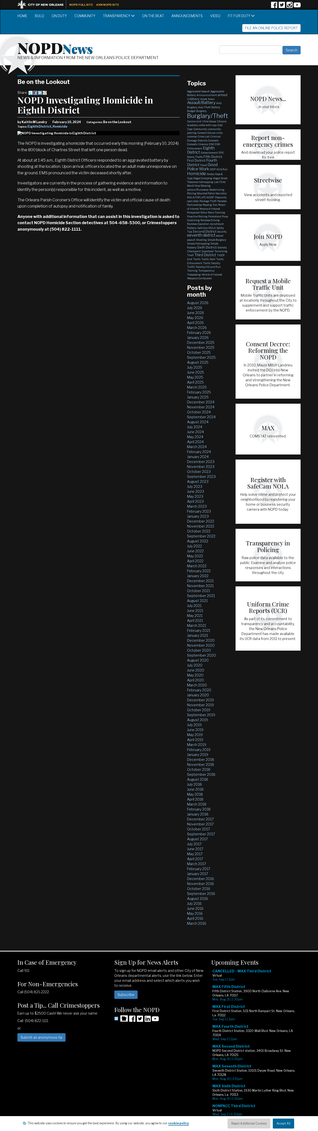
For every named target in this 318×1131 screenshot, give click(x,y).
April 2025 (195, 382)
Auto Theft (204, 107)
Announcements (187, 16)
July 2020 (194, 665)
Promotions (214, 216)
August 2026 (197, 303)
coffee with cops (208, 125)
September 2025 (201, 357)
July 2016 (194, 903)
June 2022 (195, 551)
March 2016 (196, 923)
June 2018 (195, 789)
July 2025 (194, 367)
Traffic (197, 259)
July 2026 (194, 308)
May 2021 (194, 615)
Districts (202, 140)
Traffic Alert (208, 259)
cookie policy (178, 1123)
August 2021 (197, 601)
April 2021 (195, 620)
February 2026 (199, 332)
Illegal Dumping (202, 178)
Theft (190, 255)
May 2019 (195, 735)
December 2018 (200, 759)
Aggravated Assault (198, 91)
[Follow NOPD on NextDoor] (121, 1018)
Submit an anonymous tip (41, 1037)
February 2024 (199, 452)
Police (203, 212)
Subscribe (126, 994)
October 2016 (198, 888)
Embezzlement (209, 152)
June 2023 (195, 491)
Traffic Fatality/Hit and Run (204, 267)
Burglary (201, 110)
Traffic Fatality (211, 263)
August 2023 (197, 481)
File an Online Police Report (271, 28)
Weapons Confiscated (199, 278)
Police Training (216, 212)
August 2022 (197, 541)
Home (22, 16)
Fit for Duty (239, 16)
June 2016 (195, 908)
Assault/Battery (201, 102)
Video (215, 16)
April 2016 (195, 918)
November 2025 (200, 347)
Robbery (192, 227)
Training (192, 270)
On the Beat (153, 16)
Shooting (201, 239)
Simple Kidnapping (198, 243)
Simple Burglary (216, 239)
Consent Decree (206, 132)
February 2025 (199, 392)
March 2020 (197, 685)
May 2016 (195, 913)
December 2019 (200, 700)
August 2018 (197, 779)
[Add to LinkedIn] (40, 92)
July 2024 (194, 427)
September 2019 (201, 715)
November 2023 (200, 466)
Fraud (203, 165)
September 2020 (201, 655)
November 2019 (200, 705)
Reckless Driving (210, 220)
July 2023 (194, 486)
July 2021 (194, 605)
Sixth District (207, 247)
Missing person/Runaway (199, 187)
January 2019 (197, 754)
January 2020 (198, 695)
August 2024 (197, 422)
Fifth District (212, 157)
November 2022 (200, 526)
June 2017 (195, 849)
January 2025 (198, 397)
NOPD (55, 47)
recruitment (217, 223)
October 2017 (198, 829)
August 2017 (197, 839)
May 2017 (194, 854)
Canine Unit (194, 121)
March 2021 (196, 625)
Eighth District (39, 126)
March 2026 (197, 327)
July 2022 (194, 546)
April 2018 (195, 799)
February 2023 (199, 511)
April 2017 (195, 859)
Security (222, 231)
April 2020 (195, 680)
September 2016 (201, 893)
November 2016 (200, 884)
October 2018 (198, 769)
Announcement (207, 95)
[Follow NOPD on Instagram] (289, 6)
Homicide (60, 126)
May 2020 (195, 675)
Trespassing (194, 274)
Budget (191, 110)
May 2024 (195, 437)
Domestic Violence (197, 144)
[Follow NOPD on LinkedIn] (147, 1020)
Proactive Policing (197, 216)
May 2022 (195, 556)
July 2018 (194, 784)
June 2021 (195, 610)
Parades (222, 201)
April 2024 (195, 442)
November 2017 (200, 824)
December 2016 (200, 879)
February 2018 (199, 809)
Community (84, 16)
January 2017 (197, 874)
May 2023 (195, 496)
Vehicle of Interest (211, 274)
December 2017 (200, 819)
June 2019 (195, 730)
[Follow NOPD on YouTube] (297, 6)
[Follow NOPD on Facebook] (274, 6)
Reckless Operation (198, 223)
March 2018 (196, 804)
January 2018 (197, 814)
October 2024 (199, 412)
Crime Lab (203, 136)
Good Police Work (202, 167)
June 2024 (195, 432)
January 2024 (198, 457)
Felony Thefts (195, 156)
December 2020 (201, 640)
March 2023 (197, 506)
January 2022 (197, 576)
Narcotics (221, 193)
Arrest (203, 99)
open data (193, 201)
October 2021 (198, 591)
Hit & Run (222, 169)
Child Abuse (209, 121)
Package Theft (208, 201)
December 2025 (200, 342)
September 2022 (201, 536)
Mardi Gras (193, 185)
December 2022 (200, 521)
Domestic (213, 140)
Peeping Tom (210, 204)
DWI (211, 144)
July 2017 (194, 844)
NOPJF (210, 197)
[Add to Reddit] (45, 92)
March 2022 (196, 566)
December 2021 (200, 581)
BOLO (39, 16)
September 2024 (201, 417)
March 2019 (196, 744)
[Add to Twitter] (31, 92)
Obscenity (221, 197)
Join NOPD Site (107, 4)
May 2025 (195, 377)
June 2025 (195, 372)
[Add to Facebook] (35, 92)
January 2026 (198, 337)
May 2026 (195, 318)
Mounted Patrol (206, 193)
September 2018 (201, 774)
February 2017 (198, 869)
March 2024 (197, 447)
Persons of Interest (209, 208)
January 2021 (197, 635)
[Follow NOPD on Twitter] (281, 6)
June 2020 (195, 670)
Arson (211, 99)
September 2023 (201, 476)
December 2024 (200, 402)
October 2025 (199, 352)
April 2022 (195, 561)
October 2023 (199, 471)
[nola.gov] (43, 4)
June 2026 (195, 313)
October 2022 (198, 531)
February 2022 (199, 571)
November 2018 (200, 764)
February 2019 (198, 749)
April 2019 (195, 740)
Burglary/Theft (207, 115)
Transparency (117, 16)
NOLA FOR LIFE (196, 197)
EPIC (221, 152)
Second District (204, 231)
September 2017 (201, 834)
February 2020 (199, 690)
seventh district (201, 235)
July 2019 (194, 725)
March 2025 (197, 387)
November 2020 (201, 645)
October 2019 (198, 710)
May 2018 (195, 794)
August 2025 (197, 362)
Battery (215, 107)
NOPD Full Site (81, 4)
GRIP (213, 169)
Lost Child (220, 181)
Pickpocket (193, 212)
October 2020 (199, 650)
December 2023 (200, 461)
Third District (205, 255)
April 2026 (195, 322)
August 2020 (198, 660)
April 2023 (195, 501)
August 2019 (197, 720)
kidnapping (206, 181)
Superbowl (207, 251)
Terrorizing (220, 251)
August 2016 (197, 898)
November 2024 (200, 407)
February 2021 (198, 630)
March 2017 (196, 864)
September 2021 (201, 596)
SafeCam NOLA (206, 227)
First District (196, 160)
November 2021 (200, 586)
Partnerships (194, 204)
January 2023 (198, 516)
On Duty (59, 16)
